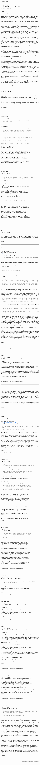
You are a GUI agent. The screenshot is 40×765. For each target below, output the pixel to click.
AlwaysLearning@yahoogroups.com (9, 253)
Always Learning (5, 1)
